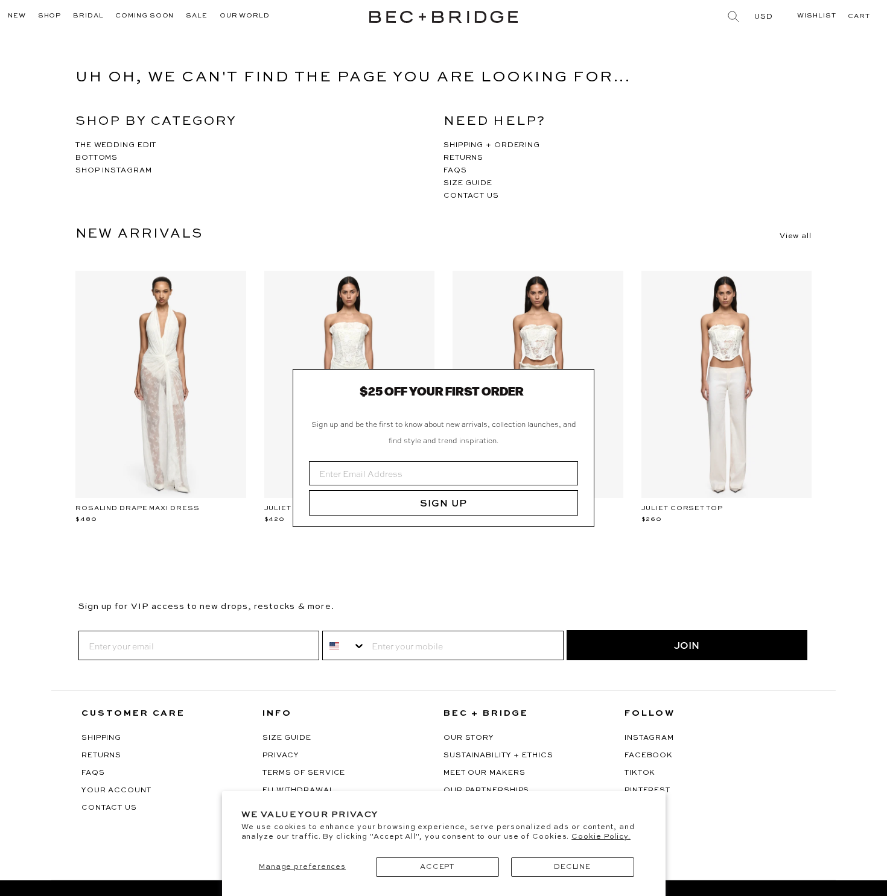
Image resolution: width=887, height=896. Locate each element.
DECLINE (572, 867)
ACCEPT (437, 867)
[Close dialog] (580, 383)
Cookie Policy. (601, 837)
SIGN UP (443, 503)
